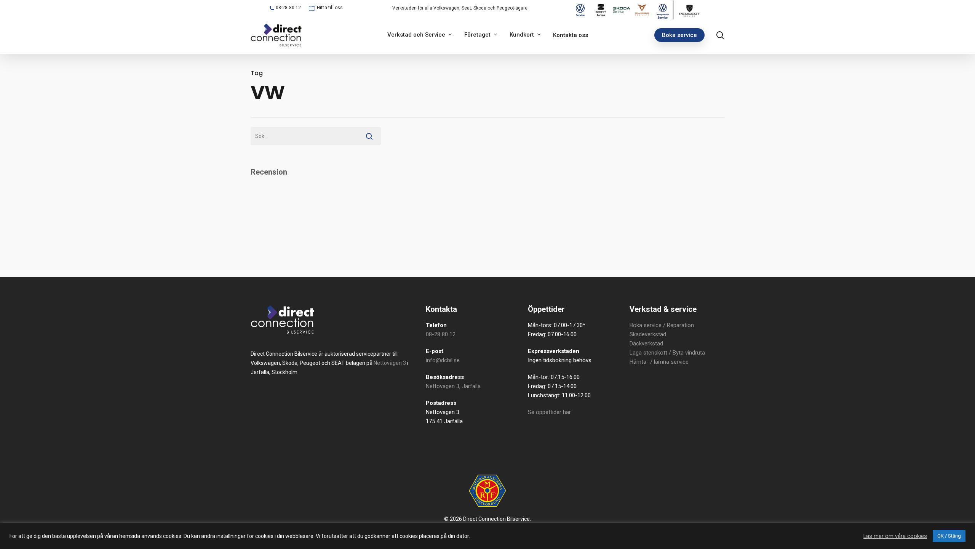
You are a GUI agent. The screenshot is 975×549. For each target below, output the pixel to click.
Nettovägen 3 (390, 363)
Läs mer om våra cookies (895, 536)
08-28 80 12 (288, 7)
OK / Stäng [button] (949, 536)
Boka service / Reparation (662, 325)
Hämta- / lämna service (659, 361)
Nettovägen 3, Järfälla (453, 386)
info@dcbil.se (443, 360)
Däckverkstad (646, 343)
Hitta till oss (330, 7)
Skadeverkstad (648, 334)
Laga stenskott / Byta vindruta (667, 352)
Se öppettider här (549, 412)
